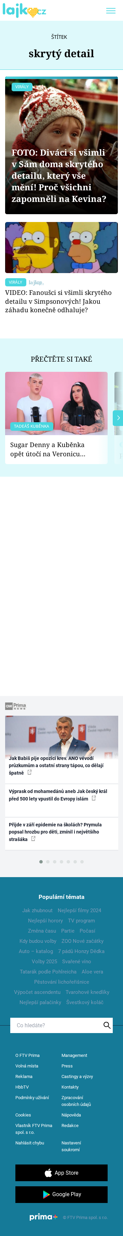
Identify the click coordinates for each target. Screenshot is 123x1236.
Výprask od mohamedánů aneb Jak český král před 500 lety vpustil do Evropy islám (58, 795)
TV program (81, 921)
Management (74, 1055)
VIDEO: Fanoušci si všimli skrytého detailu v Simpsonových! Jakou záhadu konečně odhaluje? (58, 301)
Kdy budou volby (37, 941)
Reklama (23, 1076)
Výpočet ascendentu (37, 992)
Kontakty (70, 1087)
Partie (67, 931)
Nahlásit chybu (29, 1142)
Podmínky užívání (32, 1097)
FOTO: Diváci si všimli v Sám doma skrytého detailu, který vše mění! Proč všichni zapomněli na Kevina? (59, 175)
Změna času (42, 931)
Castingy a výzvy (77, 1076)
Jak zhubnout (37, 910)
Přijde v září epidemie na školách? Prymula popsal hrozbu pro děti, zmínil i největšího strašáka (55, 832)
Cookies (23, 1115)
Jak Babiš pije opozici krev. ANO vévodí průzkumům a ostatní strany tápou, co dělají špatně (56, 766)
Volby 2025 (44, 961)
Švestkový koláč (85, 1002)
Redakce (70, 1125)
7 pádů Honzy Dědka (81, 951)
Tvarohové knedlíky (87, 992)
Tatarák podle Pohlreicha (48, 972)
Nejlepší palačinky (40, 1002)
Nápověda (71, 1115)
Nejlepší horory (45, 921)
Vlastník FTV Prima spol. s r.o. (33, 1129)
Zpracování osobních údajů (76, 1101)
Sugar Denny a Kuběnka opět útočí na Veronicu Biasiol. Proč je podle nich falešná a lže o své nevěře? (51, 449)
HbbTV (22, 1087)
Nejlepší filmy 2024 (79, 910)
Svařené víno (76, 961)
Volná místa (26, 1065)
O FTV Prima (27, 1055)
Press (67, 1065)
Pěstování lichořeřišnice (61, 982)
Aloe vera (92, 972)
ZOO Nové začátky (83, 941)
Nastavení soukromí (71, 1146)
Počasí (87, 931)
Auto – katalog (36, 951)
